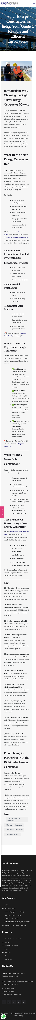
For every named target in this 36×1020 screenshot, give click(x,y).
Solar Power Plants (10, 908)
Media (6, 956)
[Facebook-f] (19, 1002)
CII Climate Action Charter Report (14, 939)
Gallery (7, 942)
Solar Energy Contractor (14, 825)
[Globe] (24, 1002)
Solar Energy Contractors (14, 830)
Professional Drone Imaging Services (15, 925)
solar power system (12, 834)
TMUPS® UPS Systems (11, 918)
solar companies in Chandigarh (14, 819)
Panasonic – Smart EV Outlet (13, 915)
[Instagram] (9, 1002)
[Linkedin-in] (14, 1002)
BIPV (6, 905)
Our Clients (8, 952)
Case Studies (8, 959)
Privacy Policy (18, 1016)
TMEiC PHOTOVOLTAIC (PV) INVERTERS (18, 922)
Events (6, 949)
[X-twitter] (4, 1002)
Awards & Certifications (11, 945)
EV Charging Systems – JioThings (14, 912)
